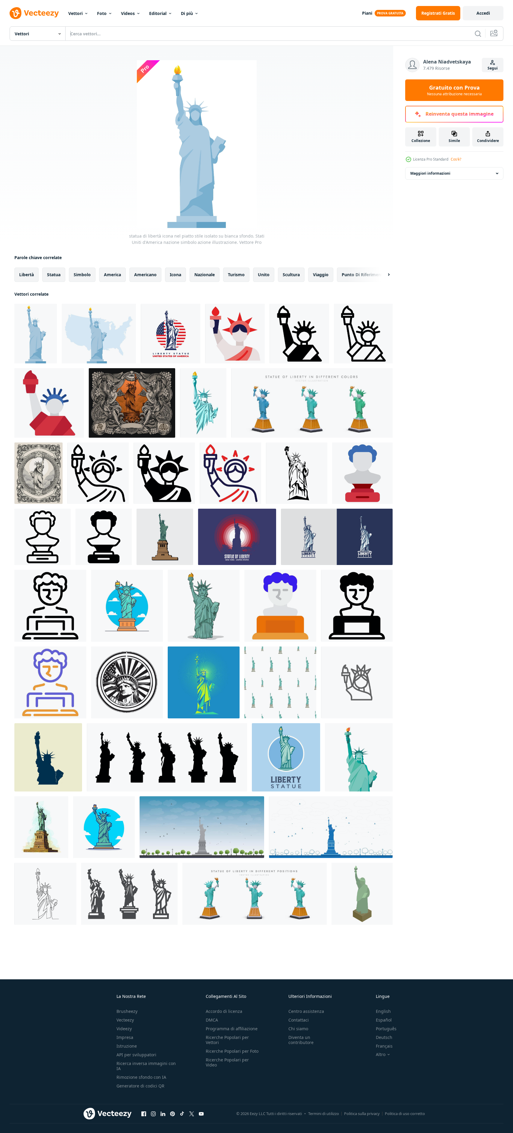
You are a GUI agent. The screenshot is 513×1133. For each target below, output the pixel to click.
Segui (493, 68)
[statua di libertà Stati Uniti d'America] (127, 682)
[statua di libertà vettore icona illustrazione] (357, 682)
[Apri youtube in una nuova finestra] (201, 1113)
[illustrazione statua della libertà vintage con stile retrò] (38, 473)
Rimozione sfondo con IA (141, 1077)
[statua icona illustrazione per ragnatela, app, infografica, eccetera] (50, 606)
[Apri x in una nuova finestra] (191, 1113)
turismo (236, 274)
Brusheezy (126, 1011)
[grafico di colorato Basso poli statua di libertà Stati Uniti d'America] (204, 682)
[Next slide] (383, 275)
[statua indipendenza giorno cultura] (362, 473)
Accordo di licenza (224, 1011)
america (112, 274)
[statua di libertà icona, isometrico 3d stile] (362, 894)
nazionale (204, 274)
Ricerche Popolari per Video (227, 1062)
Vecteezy (125, 1020)
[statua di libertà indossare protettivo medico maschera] (359, 757)
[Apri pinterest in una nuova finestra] (172, 1113)
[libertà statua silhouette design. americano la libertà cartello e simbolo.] (296, 473)
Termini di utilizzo (323, 1113)
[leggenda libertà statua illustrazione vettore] (165, 537)
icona (175, 274)
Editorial (158, 13)
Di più (187, 13)
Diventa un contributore (301, 1039)
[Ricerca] (478, 33)
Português (386, 1028)
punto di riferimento (363, 274)
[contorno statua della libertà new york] (331, 827)
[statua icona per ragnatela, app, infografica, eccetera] (235, 333)
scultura (291, 274)
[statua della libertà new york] (202, 827)
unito (264, 274)
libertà (26, 274)
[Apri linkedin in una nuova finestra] (163, 1113)
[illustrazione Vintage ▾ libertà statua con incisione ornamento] (132, 403)
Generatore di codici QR (140, 1086)
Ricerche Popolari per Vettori (227, 1039)
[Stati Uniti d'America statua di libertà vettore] (48, 757)
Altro (380, 1054)
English (383, 1011)
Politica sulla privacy (362, 1113)
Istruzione (126, 1046)
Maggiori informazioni (430, 173)
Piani (367, 13)
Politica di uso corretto (405, 1113)
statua (53, 274)
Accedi (483, 13)
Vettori (75, 13)
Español (384, 1020)
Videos (128, 13)
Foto (102, 13)
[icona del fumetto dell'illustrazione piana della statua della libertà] (127, 606)
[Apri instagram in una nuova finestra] (153, 1113)
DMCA (212, 1020)
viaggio (321, 274)
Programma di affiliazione (232, 1028)
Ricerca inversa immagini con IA (146, 1066)
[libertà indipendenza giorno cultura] (299, 333)
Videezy (124, 1028)
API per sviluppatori (136, 1055)
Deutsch (384, 1037)
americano (145, 274)
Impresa (124, 1037)
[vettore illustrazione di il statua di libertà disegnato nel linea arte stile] (45, 894)
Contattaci (298, 1020)
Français (384, 1046)
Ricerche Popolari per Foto (232, 1051)
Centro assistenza (306, 1011)
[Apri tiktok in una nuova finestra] (182, 1113)
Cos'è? (456, 159)
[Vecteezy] (34, 13)
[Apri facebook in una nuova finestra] (143, 1113)
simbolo (82, 274)
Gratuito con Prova (454, 90)
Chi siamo (298, 1028)
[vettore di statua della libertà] (337, 537)
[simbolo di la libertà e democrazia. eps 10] (167, 757)
